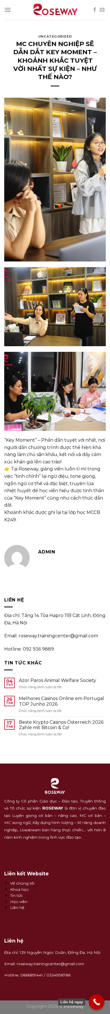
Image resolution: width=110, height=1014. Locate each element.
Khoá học (19, 889)
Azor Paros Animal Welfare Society (57, 680)
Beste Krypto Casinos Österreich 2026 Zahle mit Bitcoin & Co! (61, 724)
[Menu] (7, 10)
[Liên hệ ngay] (96, 1002)
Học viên (18, 901)
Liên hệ (17, 907)
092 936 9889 (38, 648)
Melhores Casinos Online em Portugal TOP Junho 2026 (61, 701)
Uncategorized (55, 36)
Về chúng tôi (22, 883)
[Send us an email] (102, 9)
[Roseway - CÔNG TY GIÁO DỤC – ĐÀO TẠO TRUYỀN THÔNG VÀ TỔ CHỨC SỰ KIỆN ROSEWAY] (55, 10)
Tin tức (16, 895)
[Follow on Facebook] (95, 9)
